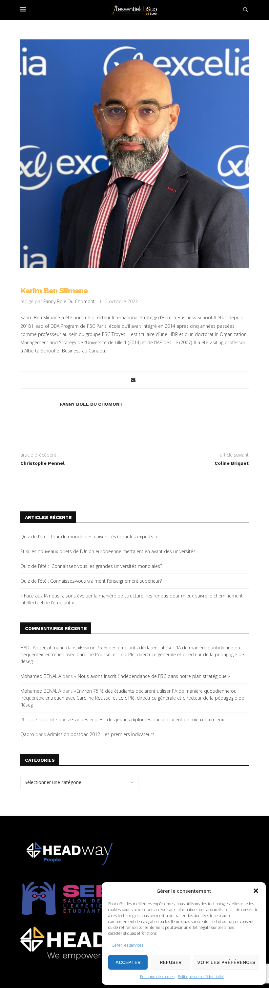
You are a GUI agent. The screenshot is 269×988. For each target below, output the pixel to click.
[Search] (245, 9)
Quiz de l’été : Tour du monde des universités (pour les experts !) (88, 536)
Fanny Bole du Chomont (69, 301)
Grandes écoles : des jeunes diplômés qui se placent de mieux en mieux (147, 719)
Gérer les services (127, 945)
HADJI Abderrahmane (42, 647)
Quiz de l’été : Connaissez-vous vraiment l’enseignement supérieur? (91, 581)
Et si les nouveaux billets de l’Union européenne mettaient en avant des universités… (109, 551)
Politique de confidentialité (201, 976)
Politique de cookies (157, 976)
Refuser (171, 962)
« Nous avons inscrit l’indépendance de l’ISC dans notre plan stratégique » (152, 676)
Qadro (27, 734)
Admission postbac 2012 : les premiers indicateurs (101, 734)
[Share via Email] (133, 379)
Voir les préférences (226, 962)
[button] (256, 890)
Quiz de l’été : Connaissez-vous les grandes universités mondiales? (91, 566)
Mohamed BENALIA (40, 676)
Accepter (128, 962)
